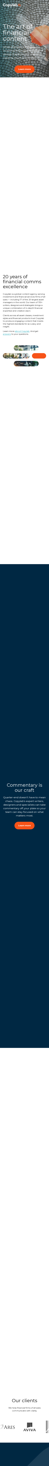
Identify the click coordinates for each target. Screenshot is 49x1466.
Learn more (24, 69)
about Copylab (22, 331)
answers (7, 334)
